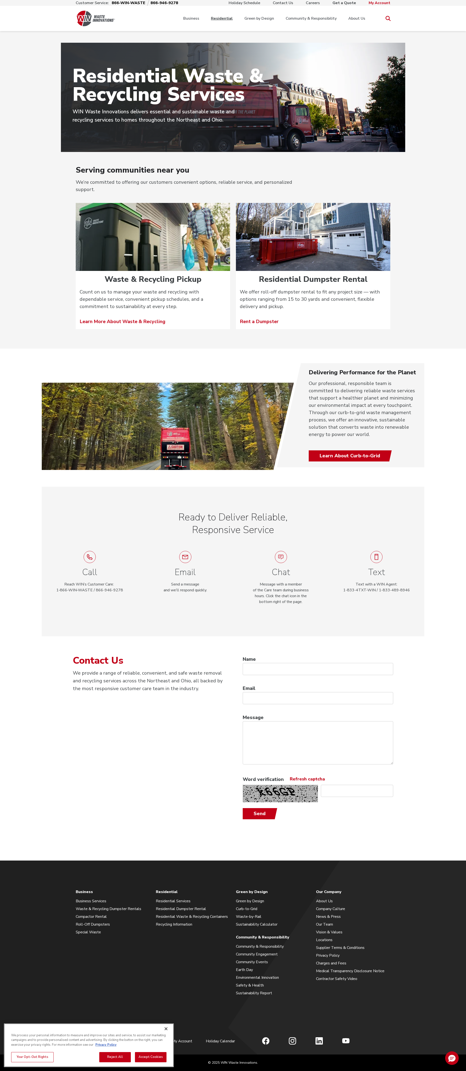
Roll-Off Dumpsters (93, 924)
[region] (89, 1045)
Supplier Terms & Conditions (340, 947)
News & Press (328, 916)
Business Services (91, 901)
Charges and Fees (331, 963)
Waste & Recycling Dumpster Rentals (108, 909)
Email (249, 688)
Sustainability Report (254, 993)
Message (253, 717)
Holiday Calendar (220, 1041)
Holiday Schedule (244, 3)
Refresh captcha (307, 779)
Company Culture (330, 909)
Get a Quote (344, 3)
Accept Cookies (151, 1057)
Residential (222, 18)
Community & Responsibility (311, 18)
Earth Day (244, 969)
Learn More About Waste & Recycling (122, 321)
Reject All (115, 1057)
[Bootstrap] (96, 18)
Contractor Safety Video (336, 978)
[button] (281, 578)
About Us (356, 18)
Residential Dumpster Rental (181, 909)
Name (249, 659)
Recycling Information (174, 924)
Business (191, 18)
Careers (313, 3)
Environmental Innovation (257, 977)
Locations (324, 940)
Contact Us (283, 3)
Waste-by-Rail (248, 916)
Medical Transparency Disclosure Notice (350, 971)
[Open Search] (388, 18)
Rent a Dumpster (259, 321)
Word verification (263, 779)
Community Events (252, 962)
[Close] (166, 1028)
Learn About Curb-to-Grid (350, 455)
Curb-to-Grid (246, 909)
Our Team (324, 924)
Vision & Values (329, 932)
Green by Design (259, 18)
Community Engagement (257, 954)
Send (260, 813)
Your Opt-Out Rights (32, 1057)
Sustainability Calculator (256, 924)
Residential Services (173, 901)
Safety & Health (250, 985)
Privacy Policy (328, 955)
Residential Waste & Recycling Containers (192, 916)
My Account (379, 3)
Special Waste (88, 932)
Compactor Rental (91, 916)
